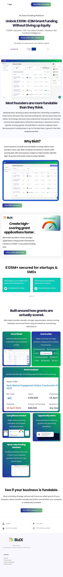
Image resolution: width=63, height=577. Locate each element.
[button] (31, 4)
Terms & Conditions (9, 562)
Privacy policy (7, 560)
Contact (6, 558)
